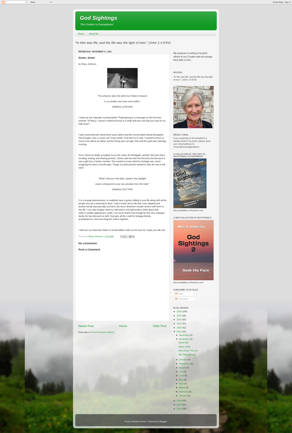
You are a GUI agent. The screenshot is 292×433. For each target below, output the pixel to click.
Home (81, 33)
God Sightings (98, 18)
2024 (179, 319)
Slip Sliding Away (187, 354)
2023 (179, 323)
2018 (179, 409)
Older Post (160, 326)
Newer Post (86, 326)
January (183, 396)
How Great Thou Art (188, 351)
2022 (179, 328)
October (183, 359)
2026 (179, 311)
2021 (179, 331)
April (181, 384)
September (184, 364)
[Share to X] (127, 236)
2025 (179, 316)
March (182, 387)
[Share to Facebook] (130, 236)
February (184, 392)
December (184, 335)
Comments (182, 299)
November (184, 339)
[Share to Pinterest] (133, 236)
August (182, 368)
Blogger (163, 421)
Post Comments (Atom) (103, 332)
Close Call (183, 342)
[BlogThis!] (124, 236)
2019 (179, 404)
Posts (180, 294)
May (181, 380)
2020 (179, 401)
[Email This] (121, 236)
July (181, 371)
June (181, 375)
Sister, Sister (185, 347)
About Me (94, 33)
